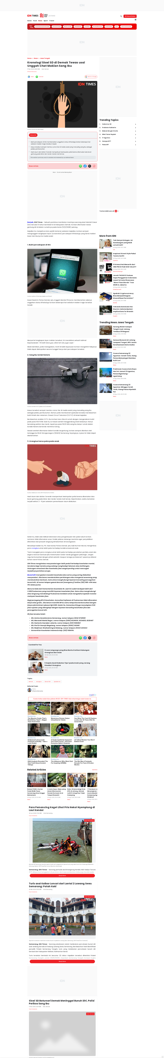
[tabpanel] (62, 149)
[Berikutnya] (98, 781)
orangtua (35, 548)
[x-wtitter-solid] (89, 166)
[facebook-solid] (85, 166)
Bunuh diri (31, 575)
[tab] (34, 135)
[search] (121, 16)
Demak (30, 222)
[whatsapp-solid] (80, 166)
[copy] (94, 166)
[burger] (135, 20)
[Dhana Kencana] (29, 690)
